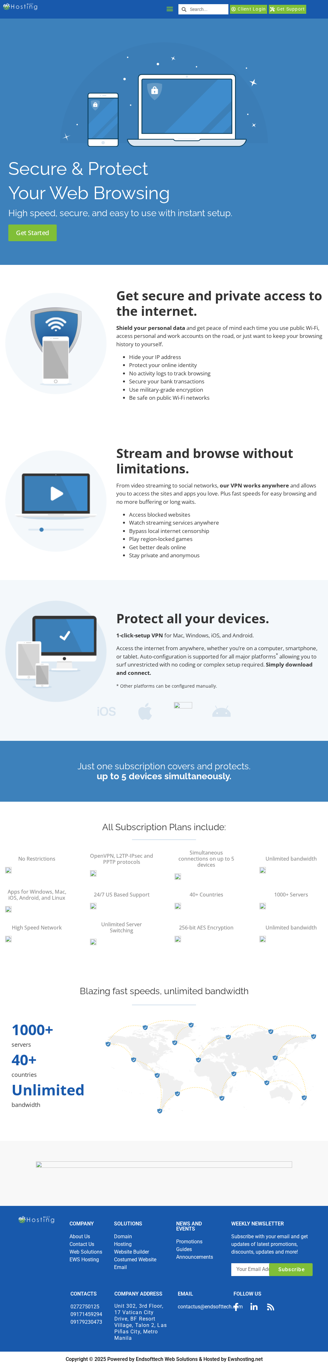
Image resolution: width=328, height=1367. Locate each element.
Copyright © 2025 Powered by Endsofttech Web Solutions (132, 1359)
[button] (170, 8)
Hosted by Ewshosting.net (233, 1359)
